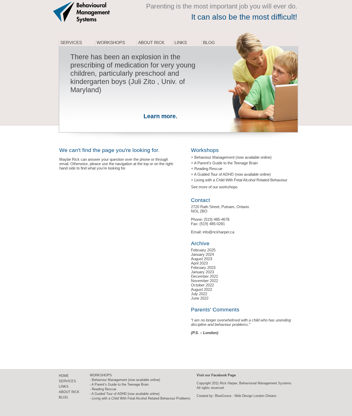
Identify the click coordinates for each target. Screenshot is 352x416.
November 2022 (204, 280)
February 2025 (203, 250)
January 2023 (202, 272)
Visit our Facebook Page (216, 375)
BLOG (63, 397)
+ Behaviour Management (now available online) (231, 157)
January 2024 (202, 254)
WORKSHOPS (101, 375)
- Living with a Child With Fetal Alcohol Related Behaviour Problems (140, 398)
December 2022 (204, 276)
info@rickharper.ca (218, 232)
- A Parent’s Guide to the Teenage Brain (119, 384)
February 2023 (203, 267)
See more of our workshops (214, 187)
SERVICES (67, 381)
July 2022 (199, 294)
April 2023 (199, 263)
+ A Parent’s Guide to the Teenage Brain (224, 163)
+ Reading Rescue (206, 168)
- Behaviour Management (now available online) (125, 380)
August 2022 (201, 289)
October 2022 (202, 285)
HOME (64, 376)
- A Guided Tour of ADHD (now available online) (125, 394)
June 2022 (199, 298)
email (63, 164)
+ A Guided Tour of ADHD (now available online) (231, 174)
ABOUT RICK (69, 392)
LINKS (64, 386)
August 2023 (201, 259)
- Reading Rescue (103, 389)
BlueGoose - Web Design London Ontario (245, 396)
